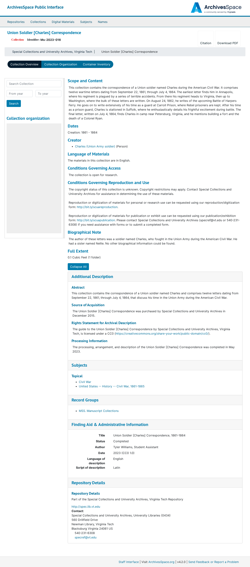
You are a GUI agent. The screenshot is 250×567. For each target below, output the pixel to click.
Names (102, 22)
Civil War (85, 382)
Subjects (86, 22)
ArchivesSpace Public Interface (35, 7)
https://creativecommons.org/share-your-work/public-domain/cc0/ (162, 333)
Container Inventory (96, 64)
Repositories (16, 22)
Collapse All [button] (78, 266)
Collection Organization (60, 64)
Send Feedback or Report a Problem (213, 562)
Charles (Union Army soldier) (95, 146)
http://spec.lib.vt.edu (86, 506)
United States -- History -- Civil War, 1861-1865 (112, 386)
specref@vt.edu (85, 537)
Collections (38, 22)
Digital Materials (63, 22)
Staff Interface (129, 562)
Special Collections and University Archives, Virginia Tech (52, 51)
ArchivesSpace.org (161, 562)
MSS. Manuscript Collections (99, 411)
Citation (205, 43)
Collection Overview (24, 64)
